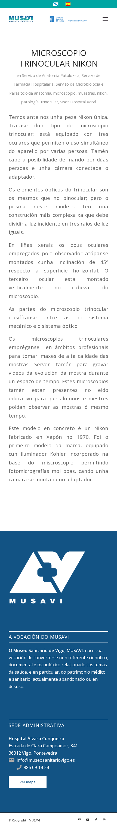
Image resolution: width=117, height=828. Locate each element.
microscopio (64, 93)
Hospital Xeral (83, 101)
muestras (86, 93)
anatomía (42, 93)
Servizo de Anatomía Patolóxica (50, 75)
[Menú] (105, 18)
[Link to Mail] (80, 819)
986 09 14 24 (36, 767)
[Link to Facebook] (96, 819)
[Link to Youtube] (88, 819)
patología (30, 101)
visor (64, 101)
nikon (102, 93)
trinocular (49, 101)
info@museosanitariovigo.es (46, 760)
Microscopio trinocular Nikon (58, 58)
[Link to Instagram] (104, 819)
